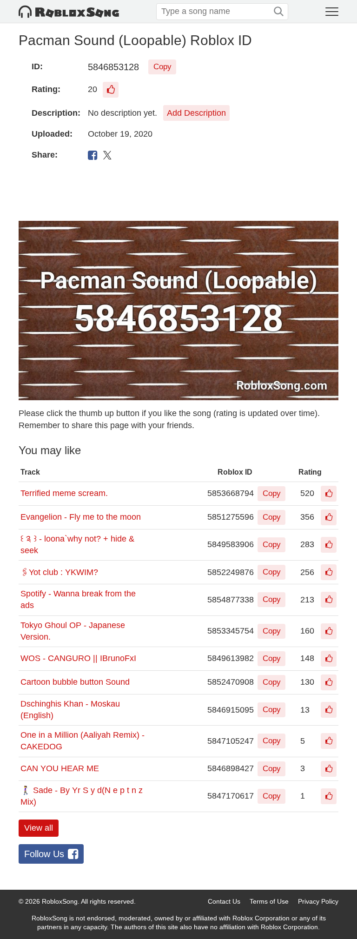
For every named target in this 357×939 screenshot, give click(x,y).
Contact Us (224, 901)
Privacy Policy (318, 901)
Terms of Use (269, 901)
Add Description (196, 113)
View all (38, 828)
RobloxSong (60, 901)
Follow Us (44, 854)
